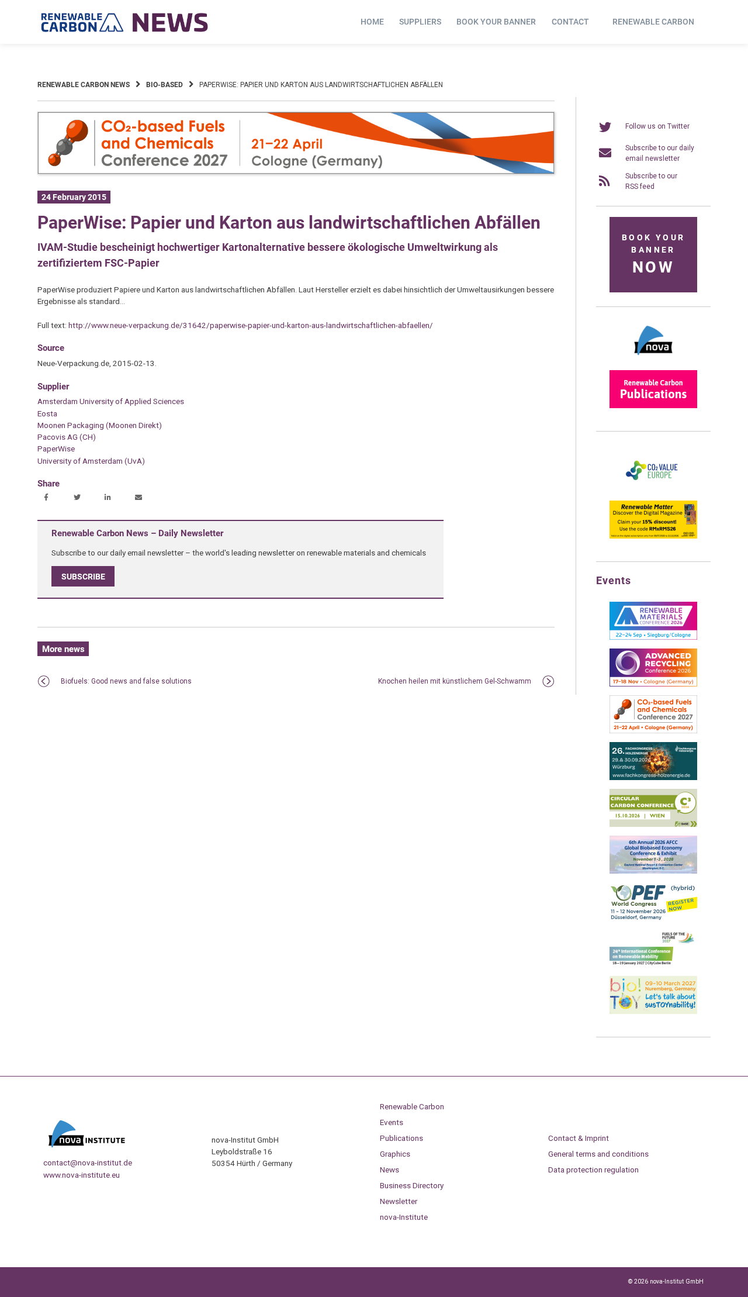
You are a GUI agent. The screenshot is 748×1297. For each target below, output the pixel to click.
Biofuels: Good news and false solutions (126, 681)
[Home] (125, 22)
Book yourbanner (653, 255)
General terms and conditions (598, 1153)
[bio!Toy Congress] (653, 1012)
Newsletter (398, 1201)
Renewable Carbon (653, 21)
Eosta (47, 413)
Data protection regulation (593, 1169)
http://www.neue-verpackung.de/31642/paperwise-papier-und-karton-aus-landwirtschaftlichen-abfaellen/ (250, 325)
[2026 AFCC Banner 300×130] (653, 871)
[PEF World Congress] (653, 918)
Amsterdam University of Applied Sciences (110, 401)
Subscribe (83, 576)
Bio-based (164, 85)
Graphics (395, 1153)
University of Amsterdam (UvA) (91, 460)
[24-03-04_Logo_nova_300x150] (653, 359)
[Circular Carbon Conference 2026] (653, 824)
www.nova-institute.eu (81, 1174)
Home (372, 21)
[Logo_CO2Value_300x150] (653, 489)
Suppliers (420, 21)
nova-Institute (404, 1217)
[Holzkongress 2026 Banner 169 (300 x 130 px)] (653, 778)
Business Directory (412, 1185)
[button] (47, 498)
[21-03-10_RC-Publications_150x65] (653, 406)
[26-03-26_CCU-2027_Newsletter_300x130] (653, 731)
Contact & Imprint (578, 1138)
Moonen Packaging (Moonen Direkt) (99, 425)
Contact (570, 21)
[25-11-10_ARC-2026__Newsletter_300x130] (653, 684)
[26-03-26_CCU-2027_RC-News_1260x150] (296, 172)
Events (391, 1122)
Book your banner (496, 21)
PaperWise (56, 448)
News (389, 1169)
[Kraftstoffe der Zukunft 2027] (653, 965)
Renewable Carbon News (83, 85)
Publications (401, 1138)
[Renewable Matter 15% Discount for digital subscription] (653, 536)
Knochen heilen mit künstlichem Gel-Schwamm (454, 681)
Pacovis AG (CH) (66, 436)
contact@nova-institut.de (87, 1162)
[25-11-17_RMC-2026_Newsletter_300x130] (653, 637)
